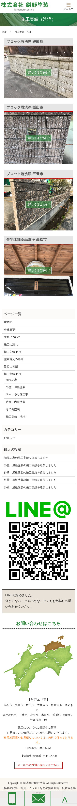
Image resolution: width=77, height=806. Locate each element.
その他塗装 (13, 409)
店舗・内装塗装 (15, 402)
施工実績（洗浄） (17, 416)
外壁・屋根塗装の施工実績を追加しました (30, 465)
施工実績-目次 (13, 351)
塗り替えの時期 (13, 359)
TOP (4, 32)
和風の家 (11, 379)
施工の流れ (11, 344)
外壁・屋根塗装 (15, 387)
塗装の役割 (11, 366)
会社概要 (9, 329)
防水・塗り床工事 (17, 394)
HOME (8, 322)
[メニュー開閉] (68, 5)
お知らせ (9, 437)
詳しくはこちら (38, 72)
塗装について (12, 337)
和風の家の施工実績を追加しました (26, 457)
